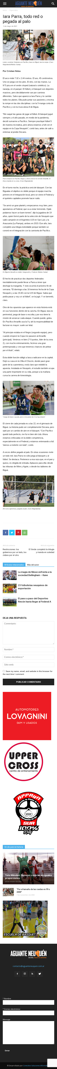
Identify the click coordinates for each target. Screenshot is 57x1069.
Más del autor (33, 565)
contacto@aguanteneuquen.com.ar (28, 966)
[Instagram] (25, 974)
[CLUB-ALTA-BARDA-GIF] (25, 937)
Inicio (5, 10)
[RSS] (32, 974)
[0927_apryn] (28, 838)
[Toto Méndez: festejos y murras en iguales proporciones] (28, 868)
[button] (53, 3)
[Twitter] (39, 974)
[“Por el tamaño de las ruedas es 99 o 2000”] (8, 892)
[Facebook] (17, 974)
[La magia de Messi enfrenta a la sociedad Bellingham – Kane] (10, 575)
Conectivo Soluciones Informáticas (36, 1065)
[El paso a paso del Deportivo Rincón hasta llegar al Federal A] (10, 601)
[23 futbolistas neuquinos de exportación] (10, 588)
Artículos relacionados (14, 565)
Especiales (14, 10)
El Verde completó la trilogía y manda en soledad (41, 551)
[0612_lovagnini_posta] (27, 739)
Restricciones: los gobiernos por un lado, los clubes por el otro (14, 552)
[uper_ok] (23, 781)
